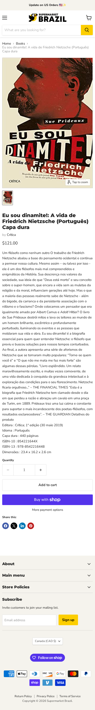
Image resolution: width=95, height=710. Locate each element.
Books (20, 43)
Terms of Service (70, 696)
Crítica (11, 235)
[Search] (87, 30)
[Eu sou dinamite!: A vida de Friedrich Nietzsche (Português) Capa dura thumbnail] (7, 198)
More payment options (47, 510)
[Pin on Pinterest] (30, 526)
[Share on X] (14, 526)
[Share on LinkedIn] (22, 526)
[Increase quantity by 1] (40, 470)
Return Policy (23, 696)
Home (6, 43)
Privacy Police (46, 696)
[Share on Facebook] (5, 526)
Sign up (68, 619)
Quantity (8, 460)
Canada (45, 641)
